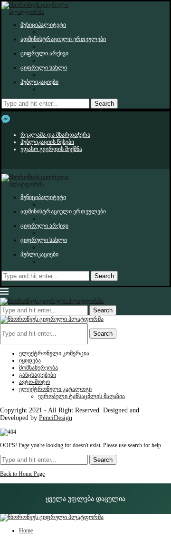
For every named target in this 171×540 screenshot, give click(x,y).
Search (104, 103)
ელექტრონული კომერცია (54, 353)
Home (26, 530)
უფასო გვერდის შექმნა (51, 149)
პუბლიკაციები (39, 82)
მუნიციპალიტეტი (43, 24)
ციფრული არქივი (44, 53)
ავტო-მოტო (34, 382)
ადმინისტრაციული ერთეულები (63, 39)
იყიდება (30, 360)
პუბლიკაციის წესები (47, 142)
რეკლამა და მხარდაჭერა (55, 134)
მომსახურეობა (38, 367)
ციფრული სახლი (43, 67)
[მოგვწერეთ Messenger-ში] (5, 119)
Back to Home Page (22, 473)
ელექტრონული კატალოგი (55, 389)
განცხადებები (37, 374)
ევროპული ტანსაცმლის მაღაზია (81, 396)
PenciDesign (55, 417)
